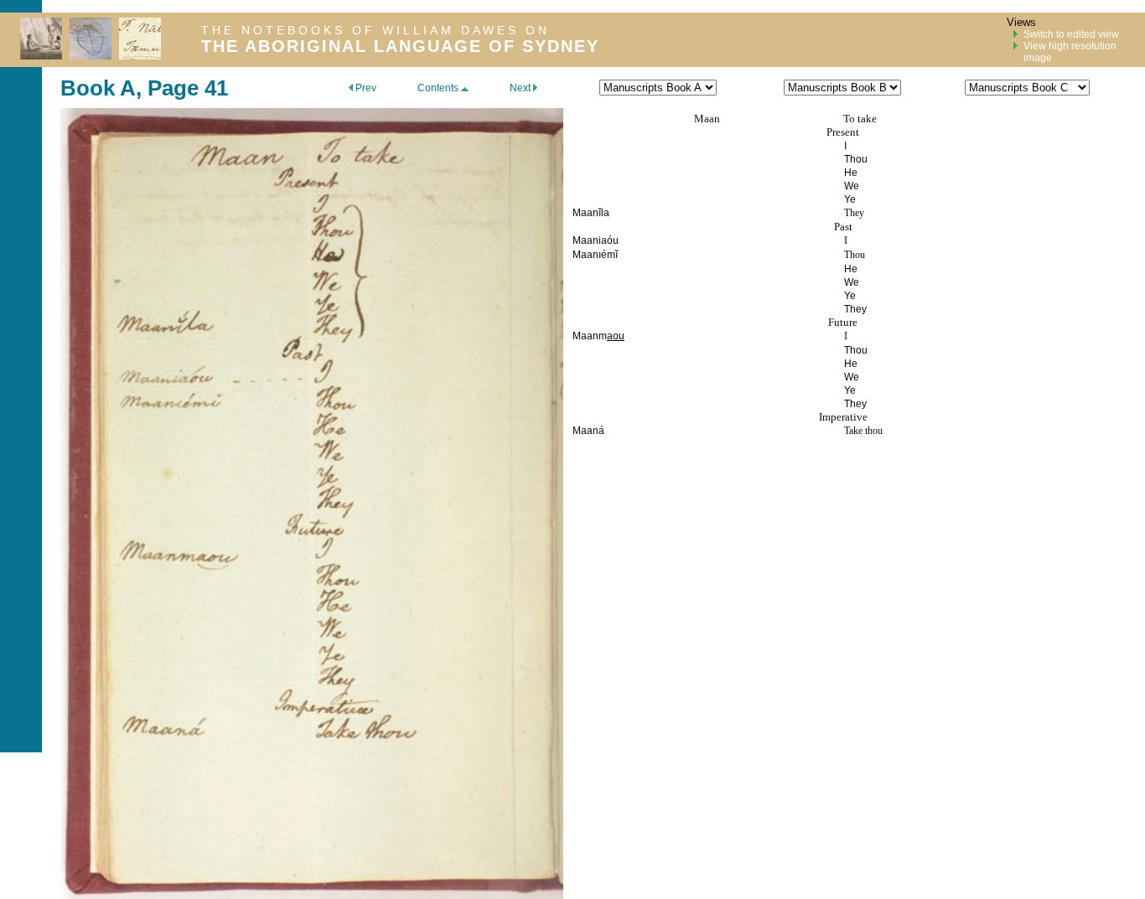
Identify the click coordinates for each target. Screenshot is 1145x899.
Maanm (589, 336)
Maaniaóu (595, 240)
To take (860, 118)
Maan (707, 118)
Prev (364, 88)
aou (615, 336)
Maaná (588, 431)
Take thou (863, 431)
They (854, 213)
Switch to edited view (1071, 34)
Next (521, 88)
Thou (854, 255)
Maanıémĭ (595, 255)
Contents (439, 88)
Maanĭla (590, 213)
